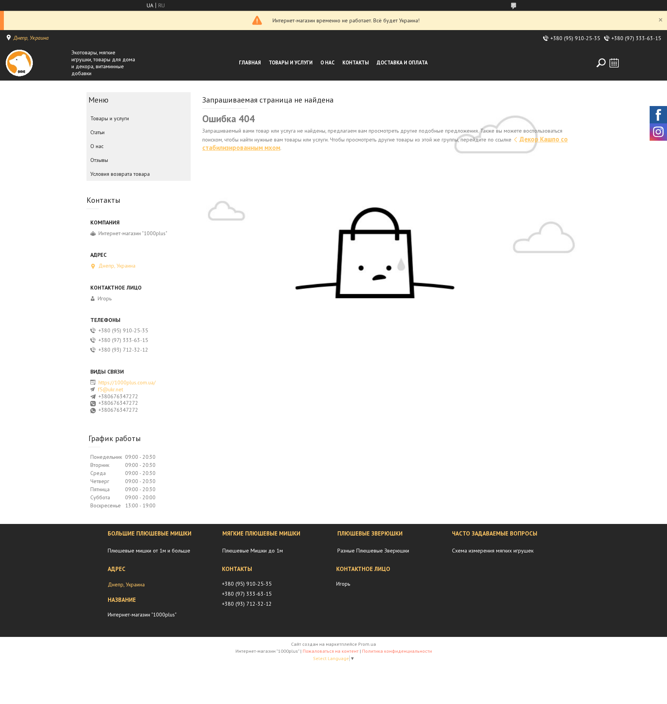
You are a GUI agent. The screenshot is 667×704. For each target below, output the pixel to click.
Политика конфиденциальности (397, 651)
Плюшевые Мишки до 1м (252, 550)
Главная (250, 62)
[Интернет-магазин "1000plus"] (37, 62)
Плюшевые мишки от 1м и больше (149, 550)
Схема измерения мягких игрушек (492, 550)
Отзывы (99, 160)
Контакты (355, 62)
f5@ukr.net (110, 389)
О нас (327, 62)
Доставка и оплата (402, 62)
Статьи (97, 132)
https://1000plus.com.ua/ (127, 382)
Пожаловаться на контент (331, 651)
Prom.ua (367, 644)
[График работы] (614, 62)
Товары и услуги (291, 62)
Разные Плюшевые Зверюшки (373, 550)
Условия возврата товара (120, 173)
